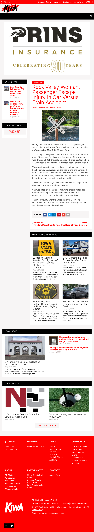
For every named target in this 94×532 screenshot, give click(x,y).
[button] (3, 16)
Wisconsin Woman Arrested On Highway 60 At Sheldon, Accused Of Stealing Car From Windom (45, 262)
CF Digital (89, 2)
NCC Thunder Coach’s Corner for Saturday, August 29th (22, 415)
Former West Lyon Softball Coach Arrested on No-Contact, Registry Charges (45, 305)
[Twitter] (11, 525)
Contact (54, 470)
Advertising (78, 2)
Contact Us (67, 2)
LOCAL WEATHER (13, 125)
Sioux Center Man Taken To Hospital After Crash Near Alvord (75, 260)
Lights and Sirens (38, 82)
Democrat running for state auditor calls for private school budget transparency (73, 339)
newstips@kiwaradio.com (53, 513)
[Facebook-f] (6, 525)
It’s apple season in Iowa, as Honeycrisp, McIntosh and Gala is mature (68, 348)
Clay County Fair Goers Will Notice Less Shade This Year (17, 91)
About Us (57, 2)
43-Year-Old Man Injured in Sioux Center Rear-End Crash (75, 304)
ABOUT (8, 470)
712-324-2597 (44, 503)
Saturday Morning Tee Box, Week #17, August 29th (68, 415)
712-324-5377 (83, 503)
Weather (32, 441)
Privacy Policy (73, 507)
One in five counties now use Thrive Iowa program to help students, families (17, 108)
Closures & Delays (44, 2)
